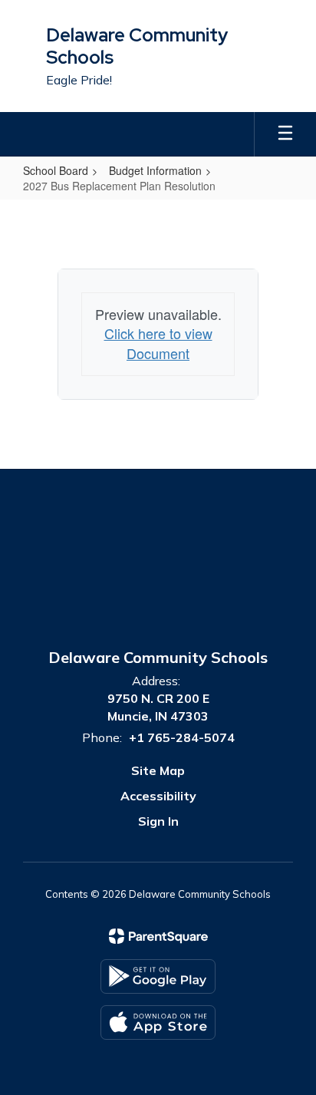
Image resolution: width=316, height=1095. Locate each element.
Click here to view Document (158, 343)
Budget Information (155, 170)
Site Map (158, 770)
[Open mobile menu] (285, 134)
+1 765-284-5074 (182, 737)
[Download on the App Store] (158, 1022)
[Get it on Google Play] (158, 976)
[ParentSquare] (158, 936)
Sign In (158, 821)
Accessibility (158, 795)
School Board (55, 170)
